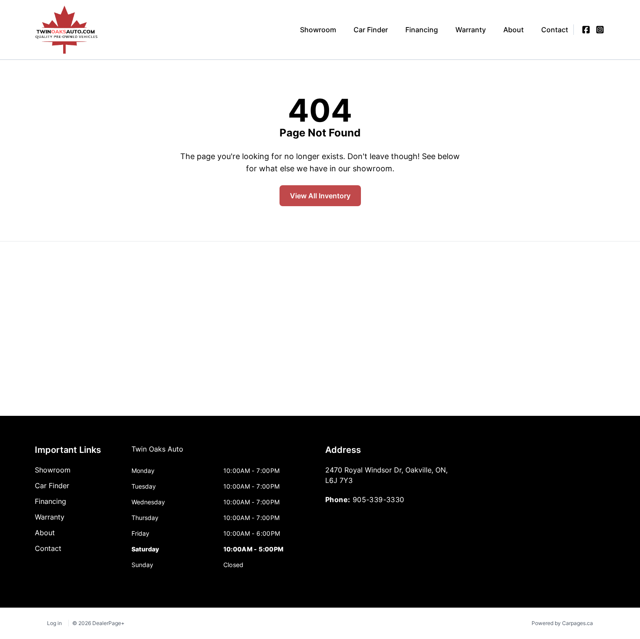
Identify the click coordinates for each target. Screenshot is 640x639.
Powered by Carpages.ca (562, 623)
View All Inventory (320, 195)
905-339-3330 (378, 499)
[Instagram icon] (600, 29)
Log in (54, 623)
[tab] (157, 453)
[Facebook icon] (586, 29)
